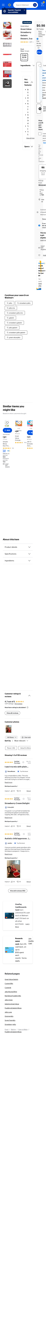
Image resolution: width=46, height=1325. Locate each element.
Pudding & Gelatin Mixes (13, 1008)
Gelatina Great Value (12, 1004)
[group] (30, 42)
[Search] (35, 5)
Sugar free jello (10, 1020)
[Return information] (38, 48)
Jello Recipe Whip (11, 992)
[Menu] (4, 5)
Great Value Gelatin (11, 979)
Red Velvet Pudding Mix (13, 996)
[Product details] (29, 547)
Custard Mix (9, 983)
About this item (11, 539)
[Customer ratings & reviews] (29, 695)
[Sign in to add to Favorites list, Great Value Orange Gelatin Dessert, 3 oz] (19, 422)
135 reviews (18, 704)
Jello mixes (9, 1000)
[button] (26, 82)
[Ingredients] (33, 65)
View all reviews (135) (17, 891)
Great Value (25, 26)
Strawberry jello (10, 1024)
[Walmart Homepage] (9, 5)
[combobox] (25, 5)
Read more (8, 782)
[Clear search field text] (31, 5)
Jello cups (8, 1012)
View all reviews (12, 713)
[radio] (24, 57)
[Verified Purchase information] (23, 762)
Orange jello (9, 1016)
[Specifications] (29, 554)
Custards (8, 987)
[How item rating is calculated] (27, 707)
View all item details (33, 138)
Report (29, 791)
